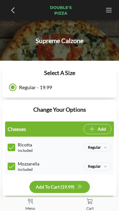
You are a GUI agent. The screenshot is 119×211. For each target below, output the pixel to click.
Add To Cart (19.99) (55, 186)
